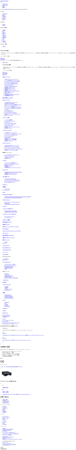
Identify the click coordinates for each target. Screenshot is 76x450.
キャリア (4, 300)
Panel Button (2, 59)
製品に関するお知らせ (9, 266)
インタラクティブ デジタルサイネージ (12, 179)
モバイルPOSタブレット (10, 182)
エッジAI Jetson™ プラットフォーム (12, 154)
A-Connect (5, 317)
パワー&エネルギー (9, 110)
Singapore (4, 37)
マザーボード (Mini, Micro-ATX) (11, 86)
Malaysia (4, 36)
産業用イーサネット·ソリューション (12, 126)
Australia (4, 29)
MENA (4, 46)
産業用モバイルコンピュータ (10, 174)
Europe (4, 24)
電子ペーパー (7, 93)
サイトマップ (5, 442)
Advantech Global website (8, 9)
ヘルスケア (4, 160)
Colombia (4, 18)
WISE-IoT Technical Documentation (11, 277)
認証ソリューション (9, 115)
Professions (7, 302)
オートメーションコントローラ (11, 105)
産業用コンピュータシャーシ (10, 138)
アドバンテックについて (7, 284)
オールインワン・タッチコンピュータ (12, 202)
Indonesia (4, 33)
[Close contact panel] (0, 383)
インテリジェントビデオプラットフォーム (13, 133)
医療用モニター (8, 166)
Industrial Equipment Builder (7, 194)
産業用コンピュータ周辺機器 (10, 139)
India (3, 32)
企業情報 (4, 282)
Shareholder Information (9, 297)
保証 (6, 269)
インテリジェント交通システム (11, 134)
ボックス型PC (7, 137)
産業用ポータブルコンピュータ (11, 173)
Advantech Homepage (4, 0)
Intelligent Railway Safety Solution (11, 211)
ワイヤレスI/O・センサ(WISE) (11, 112)
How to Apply (7, 306)
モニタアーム (5, 184)
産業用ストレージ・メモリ (10, 89)
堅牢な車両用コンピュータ (7, 222)
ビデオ (4, 419)
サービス (4, 243)
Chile (4, 17)
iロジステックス (5, 233)
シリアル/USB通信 (8, 119)
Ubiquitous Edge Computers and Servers (12, 204)
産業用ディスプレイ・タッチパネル (12, 90)
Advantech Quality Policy (7, 249)
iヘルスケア (5, 206)
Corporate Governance (9, 295)
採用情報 (4, 411)
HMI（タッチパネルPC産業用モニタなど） (13, 104)
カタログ (4, 422)
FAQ (3, 423)
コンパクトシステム (9, 136)
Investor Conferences (8, 296)
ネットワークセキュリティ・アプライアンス (14, 148)
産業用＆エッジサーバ (6, 224)
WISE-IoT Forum (8, 276)
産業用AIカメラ (8, 158)
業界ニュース (5, 418)
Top (2, 447)
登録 (3, 3)
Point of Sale (7, 203)
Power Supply (7, 189)
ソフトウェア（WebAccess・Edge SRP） (13, 108)
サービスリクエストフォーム (10, 265)
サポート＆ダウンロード (7, 262)
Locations (6, 305)
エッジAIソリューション (10, 216)
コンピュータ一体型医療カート (11, 162)
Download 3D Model (10, 366)
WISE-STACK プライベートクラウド (12, 146)
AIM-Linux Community (9, 275)
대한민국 (4, 35)
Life (5, 303)
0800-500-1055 (6, 402)
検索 (3, 6)
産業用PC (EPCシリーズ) (10, 88)
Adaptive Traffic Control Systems (11, 210)
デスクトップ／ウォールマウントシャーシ (11, 322)
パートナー (5, 252)
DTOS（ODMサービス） (7, 247)
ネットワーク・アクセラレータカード (12, 147)
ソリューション (6, 190)
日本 (4, 7)
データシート (3, 366)
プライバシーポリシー (7, 443)
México (4, 15)
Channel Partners (5, 254)
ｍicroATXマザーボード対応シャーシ (10, 323)
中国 (3, 30)
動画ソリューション (6, 239)
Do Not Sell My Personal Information (9, 444)
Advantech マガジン (9, 289)
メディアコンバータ (9, 125)
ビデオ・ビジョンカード (10, 155)
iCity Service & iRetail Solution (10, 178)
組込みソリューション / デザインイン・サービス (10, 226)
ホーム (4, 319)
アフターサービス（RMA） (10, 264)
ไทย (3, 39)
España (4, 25)
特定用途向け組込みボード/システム (12, 94)
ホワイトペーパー (6, 417)
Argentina (4, 16)
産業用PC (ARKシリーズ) (10, 87)
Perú (3, 19)
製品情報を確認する (9, 267)
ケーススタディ (6, 416)
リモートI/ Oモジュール (9, 111)
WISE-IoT (7, 258)
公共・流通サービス (6, 176)
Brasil (4, 14)
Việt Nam (4, 41)
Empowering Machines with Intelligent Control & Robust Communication (18, 196)
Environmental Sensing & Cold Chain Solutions (13, 172)
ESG (3, 410)
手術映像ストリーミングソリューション (13, 167)
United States (5, 13)
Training (6, 304)
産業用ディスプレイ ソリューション (8, 237)
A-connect (4, 424)
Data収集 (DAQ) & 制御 (9, 103)
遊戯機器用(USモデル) (9, 95)
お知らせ (6, 273)
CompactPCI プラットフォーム (11, 132)
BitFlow (6, 242)
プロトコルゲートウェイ (10, 124)
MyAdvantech (5, 5)
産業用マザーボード (9, 140)
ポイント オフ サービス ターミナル (12, 181)
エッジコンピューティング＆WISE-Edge (9, 214)
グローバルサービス (6, 245)
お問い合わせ (5, 312)
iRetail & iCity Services (6, 199)
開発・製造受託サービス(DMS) (8, 97)
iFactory (4, 192)
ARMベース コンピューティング (11, 79)
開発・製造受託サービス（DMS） (8, 235)
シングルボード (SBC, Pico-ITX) (11, 82)
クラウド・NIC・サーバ (6, 143)
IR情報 (4, 292)
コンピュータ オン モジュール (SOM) (12, 81)
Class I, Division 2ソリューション (11, 102)
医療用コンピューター (9, 165)
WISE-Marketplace (6, 316)
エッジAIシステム (8, 217)
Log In (6, 3)
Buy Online (6, 399)
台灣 (3, 38)
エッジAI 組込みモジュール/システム (12, 80)
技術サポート (5, 259)
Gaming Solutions (5, 228)
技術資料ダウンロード (18, 366)
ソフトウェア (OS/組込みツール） (11, 83)
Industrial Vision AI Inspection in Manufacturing (13, 197)
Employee (4, 310)
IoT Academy (7, 274)
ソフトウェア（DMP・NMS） (11, 123)
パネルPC (7, 109)
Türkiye (4, 40)
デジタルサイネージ (9, 85)
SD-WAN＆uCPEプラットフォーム (12, 145)
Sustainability (5, 308)
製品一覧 (4, 74)
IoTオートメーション (6, 100)
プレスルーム (7, 290)
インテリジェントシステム (7, 130)
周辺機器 (4, 186)
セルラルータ (7, 122)
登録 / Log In (5, 62)
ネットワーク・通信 (6, 117)
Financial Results (8, 294)
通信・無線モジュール (9, 92)
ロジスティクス (5, 169)
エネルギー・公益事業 (7, 434)
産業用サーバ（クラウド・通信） (11, 150)
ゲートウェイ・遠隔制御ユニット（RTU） (13, 107)
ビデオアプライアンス (9, 157)
